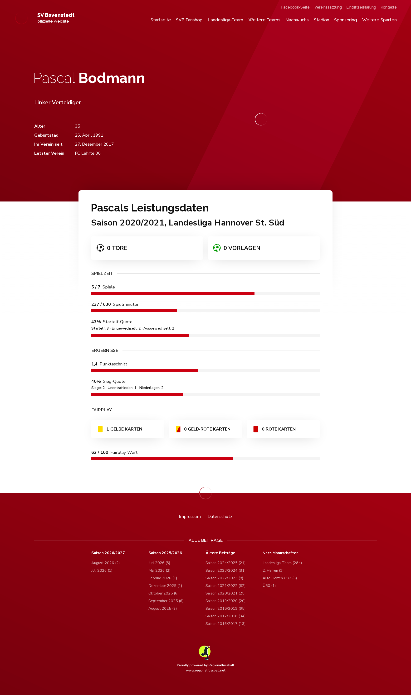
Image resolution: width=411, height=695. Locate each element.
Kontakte (389, 7)
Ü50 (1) (269, 585)
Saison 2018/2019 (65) (226, 608)
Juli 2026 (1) (102, 570)
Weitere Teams (264, 19)
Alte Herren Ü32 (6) (280, 578)
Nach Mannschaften (280, 553)
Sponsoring (345, 19)
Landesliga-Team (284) (282, 563)
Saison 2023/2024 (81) (226, 570)
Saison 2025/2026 (165, 553)
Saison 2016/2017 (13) (226, 623)
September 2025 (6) (166, 601)
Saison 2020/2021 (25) (226, 593)
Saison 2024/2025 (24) (226, 563)
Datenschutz (220, 516)
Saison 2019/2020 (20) (226, 601)
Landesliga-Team (225, 19)
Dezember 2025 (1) (165, 585)
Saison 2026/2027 (108, 553)
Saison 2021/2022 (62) (226, 585)
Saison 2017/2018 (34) (226, 616)
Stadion (321, 19)
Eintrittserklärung (361, 7)
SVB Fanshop (189, 19)
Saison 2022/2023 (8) (224, 578)
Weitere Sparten (379, 19)
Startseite (161, 19)
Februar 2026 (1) (162, 578)
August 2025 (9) (162, 608)
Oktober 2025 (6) (163, 593)
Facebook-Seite (295, 7)
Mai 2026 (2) (159, 570)
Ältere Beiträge (220, 553)
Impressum (190, 516)
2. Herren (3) (273, 570)
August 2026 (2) (105, 563)
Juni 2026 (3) (159, 563)
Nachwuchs (297, 19)
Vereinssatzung (328, 7)
